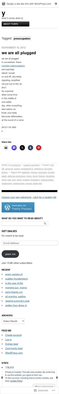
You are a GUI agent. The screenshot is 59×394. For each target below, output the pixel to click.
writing (5, 172)
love (14, 179)
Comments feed (13, 348)
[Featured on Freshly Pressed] (18, 211)
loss (9, 179)
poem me (10, 254)
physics (26, 179)
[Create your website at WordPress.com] (29, 3)
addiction (26, 172)
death (4, 176)
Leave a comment (31, 164)
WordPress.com (14, 352)
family (35, 176)
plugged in (35, 179)
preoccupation (47, 179)
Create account (13, 335)
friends (42, 176)
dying (29, 176)
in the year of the (14, 283)
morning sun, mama (16, 287)
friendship (50, 176)
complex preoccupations (13, 65)
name (19, 179)
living (4, 179)
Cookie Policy (16, 380)
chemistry (42, 172)
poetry (17, 168)
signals (29, 183)
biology (34, 172)
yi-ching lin (16, 164)
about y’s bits (10, 24)
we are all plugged (19, 52)
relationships (19, 183)
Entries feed (11, 344)
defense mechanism (17, 176)
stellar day (37, 183)
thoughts (48, 168)
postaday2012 (26, 168)
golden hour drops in (16, 305)
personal (9, 168)
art (52, 164)
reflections (38, 168)
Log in (8, 339)
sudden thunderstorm (16, 278)
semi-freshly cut (13, 292)
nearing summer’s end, (17, 300)
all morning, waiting (15, 296)
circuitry (51, 172)
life (3, 168)
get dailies (9, 231)
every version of (13, 274)
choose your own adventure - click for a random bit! (29, 197)
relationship (7, 183)
